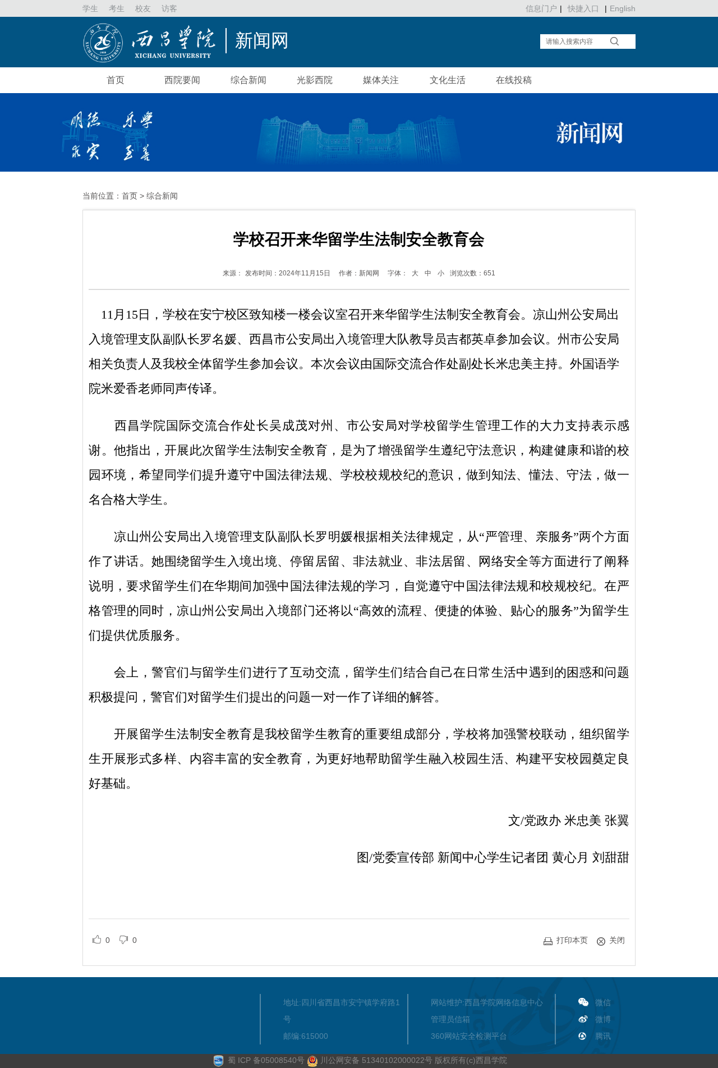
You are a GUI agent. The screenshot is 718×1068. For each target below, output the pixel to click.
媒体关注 (381, 80)
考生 (117, 8)
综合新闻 (248, 80)
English (623, 8)
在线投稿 (514, 80)
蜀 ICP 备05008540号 (267, 1060)
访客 (169, 8)
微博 (603, 1019)
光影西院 (315, 80)
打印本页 (572, 940)
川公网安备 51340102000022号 (375, 1060)
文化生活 (448, 80)
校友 (143, 8)
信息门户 (541, 8)
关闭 (617, 940)
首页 (116, 80)
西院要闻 (182, 80)
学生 (90, 8)
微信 (603, 1002)
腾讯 (603, 1036)
